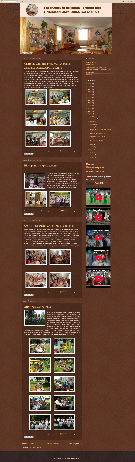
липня (92, 144)
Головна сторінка (52, 444)
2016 (90, 111)
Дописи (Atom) (36, 447)
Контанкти (89, 74)
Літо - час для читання (38, 306)
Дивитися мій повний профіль (95, 171)
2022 (90, 94)
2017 (90, 108)
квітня (92, 152)
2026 (90, 83)
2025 (90, 86)
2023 (90, 92)
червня (92, 147)
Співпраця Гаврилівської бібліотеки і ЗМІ (98, 69)
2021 (90, 97)
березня (92, 155)
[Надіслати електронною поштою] (25, 154)
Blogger (78, 458)
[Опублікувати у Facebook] (31, 154)
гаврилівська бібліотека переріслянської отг (96, 168)
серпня (92, 127)
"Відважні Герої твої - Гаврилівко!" (96, 67)
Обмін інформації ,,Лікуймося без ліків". (50, 225)
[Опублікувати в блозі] (27, 154)
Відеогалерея (90, 72)
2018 (90, 105)
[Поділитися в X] (29, 154)
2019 (90, 103)
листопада (93, 119)
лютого (92, 157)
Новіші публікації (29, 444)
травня (92, 149)
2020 (90, 100)
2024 (90, 89)
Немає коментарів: (70, 151)
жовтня (92, 121)
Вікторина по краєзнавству (41, 165)
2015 (90, 114)
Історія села (90, 64)
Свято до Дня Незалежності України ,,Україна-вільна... (100, 130)
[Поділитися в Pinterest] (33, 154)
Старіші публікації (75, 444)
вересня (92, 124)
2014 (90, 116)
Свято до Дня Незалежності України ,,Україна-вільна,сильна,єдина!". (47, 65)
